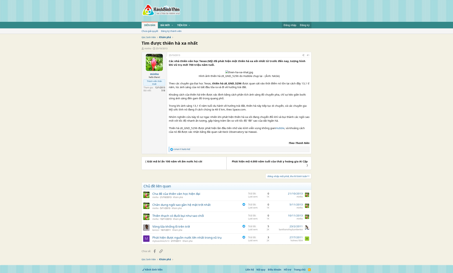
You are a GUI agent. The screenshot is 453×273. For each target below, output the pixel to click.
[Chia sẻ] (303, 55)
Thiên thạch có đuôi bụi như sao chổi (178, 216)
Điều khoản (274, 269)
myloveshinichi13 (160, 241)
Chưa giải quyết (150, 31)
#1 (308, 55)
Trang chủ (300, 269)
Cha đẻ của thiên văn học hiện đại (176, 194)
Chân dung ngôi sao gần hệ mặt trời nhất (181, 205)
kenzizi (155, 230)
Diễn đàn (149, 25)
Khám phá (178, 197)
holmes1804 (297, 240)
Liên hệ (249, 269)
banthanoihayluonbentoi (291, 229)
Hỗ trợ (287, 269)
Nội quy (260, 269)
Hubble (280, 128)
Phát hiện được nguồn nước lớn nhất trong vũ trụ (187, 237)
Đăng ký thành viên (171, 31)
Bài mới (165, 25)
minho (147, 48)
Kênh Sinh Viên (154, 269)
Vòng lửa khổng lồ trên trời (171, 226)
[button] (172, 25)
